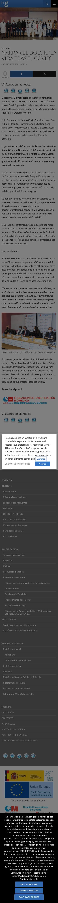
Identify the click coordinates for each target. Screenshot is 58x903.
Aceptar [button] (42, 464)
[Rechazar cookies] (54, 858)
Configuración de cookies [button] (17, 463)
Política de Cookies (29, 897)
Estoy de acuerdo (29, 884)
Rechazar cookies (29, 890)
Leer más (41, 458)
